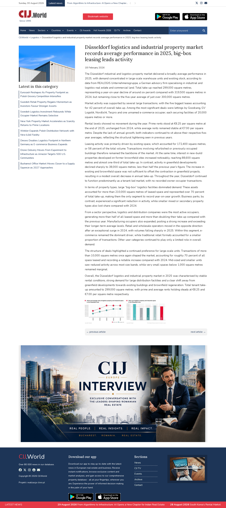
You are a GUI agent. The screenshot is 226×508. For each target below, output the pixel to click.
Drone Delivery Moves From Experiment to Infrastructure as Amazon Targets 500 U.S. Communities (43, 154)
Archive (127, 30)
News (32, 30)
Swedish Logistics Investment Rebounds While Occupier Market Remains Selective (45, 113)
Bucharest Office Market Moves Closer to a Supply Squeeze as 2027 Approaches (47, 165)
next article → (198, 332)
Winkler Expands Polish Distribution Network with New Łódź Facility (47, 133)
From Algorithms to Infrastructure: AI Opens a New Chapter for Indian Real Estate (79, 504)
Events (70, 30)
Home (23, 30)
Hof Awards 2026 (102, 30)
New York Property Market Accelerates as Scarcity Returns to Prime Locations (47, 123)
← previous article (96, 332)
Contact (137, 30)
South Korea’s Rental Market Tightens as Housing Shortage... (98, 3)
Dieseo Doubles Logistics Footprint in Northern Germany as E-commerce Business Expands (45, 142)
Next (135, 4)
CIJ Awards (85, 30)
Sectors (41, 30)
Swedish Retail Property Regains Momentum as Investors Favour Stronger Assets (46, 104)
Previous (130, 4)
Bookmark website (98, 16)
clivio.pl (41, 482)
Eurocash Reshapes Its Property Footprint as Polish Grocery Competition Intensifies (44, 94)
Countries (56, 30)
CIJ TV (117, 30)
